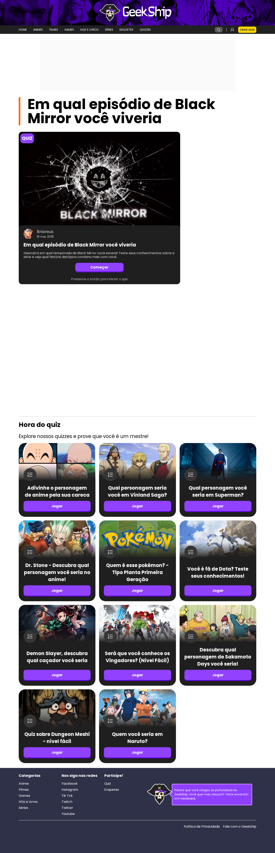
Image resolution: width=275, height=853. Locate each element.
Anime (24, 783)
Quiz (107, 783)
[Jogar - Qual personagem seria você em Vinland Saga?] (137, 463)
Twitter (67, 808)
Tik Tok (67, 796)
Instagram (70, 789)
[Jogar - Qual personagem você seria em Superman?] (218, 463)
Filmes (24, 789)
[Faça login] (232, 29)
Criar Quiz (247, 29)
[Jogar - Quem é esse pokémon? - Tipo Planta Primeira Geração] (137, 541)
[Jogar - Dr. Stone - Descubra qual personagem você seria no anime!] (57, 541)
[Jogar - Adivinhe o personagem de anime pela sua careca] (57, 463)
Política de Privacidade (202, 826)
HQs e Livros (28, 802)
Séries (23, 808)
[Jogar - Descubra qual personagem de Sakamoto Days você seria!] (218, 625)
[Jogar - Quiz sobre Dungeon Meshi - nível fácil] (57, 710)
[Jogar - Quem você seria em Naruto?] (137, 710)
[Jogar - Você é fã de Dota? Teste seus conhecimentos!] (218, 541)
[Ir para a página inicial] (137, 12)
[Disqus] (99, 341)
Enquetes (111, 789)
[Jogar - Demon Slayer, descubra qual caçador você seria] (57, 625)
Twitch (67, 802)
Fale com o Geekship (239, 826)
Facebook (70, 783)
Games (24, 796)
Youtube (68, 814)
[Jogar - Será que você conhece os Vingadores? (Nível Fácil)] (137, 625)
